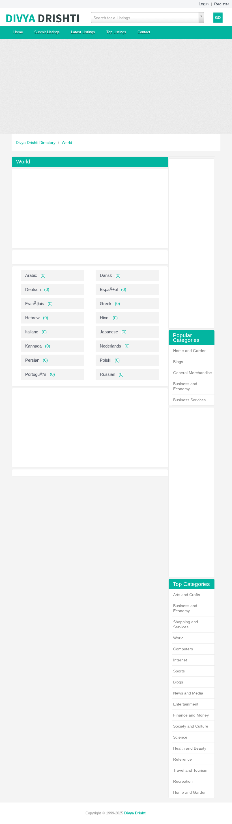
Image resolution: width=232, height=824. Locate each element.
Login (204, 3)
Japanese (109, 331)
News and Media (188, 693)
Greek (105, 303)
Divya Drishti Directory (36, 142)
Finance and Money (191, 715)
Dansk (106, 275)
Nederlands (110, 346)
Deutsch (33, 289)
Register (221, 4)
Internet (180, 660)
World (67, 142)
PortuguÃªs (35, 374)
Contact (144, 32)
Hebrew (32, 317)
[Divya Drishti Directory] (43, 16)
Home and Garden (190, 350)
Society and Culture (190, 726)
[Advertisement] (116, 86)
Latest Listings (83, 32)
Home (18, 32)
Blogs (178, 361)
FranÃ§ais (34, 303)
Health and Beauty (189, 748)
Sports (179, 671)
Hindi (104, 317)
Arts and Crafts (186, 594)
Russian (107, 374)
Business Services (189, 400)
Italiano (31, 331)
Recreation (183, 781)
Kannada (33, 346)
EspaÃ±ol (109, 289)
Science (180, 737)
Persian (32, 360)
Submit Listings (47, 32)
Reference (182, 759)
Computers (183, 649)
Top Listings (116, 32)
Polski (105, 360)
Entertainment (185, 704)
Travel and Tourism (190, 770)
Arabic (31, 275)
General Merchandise (192, 372)
